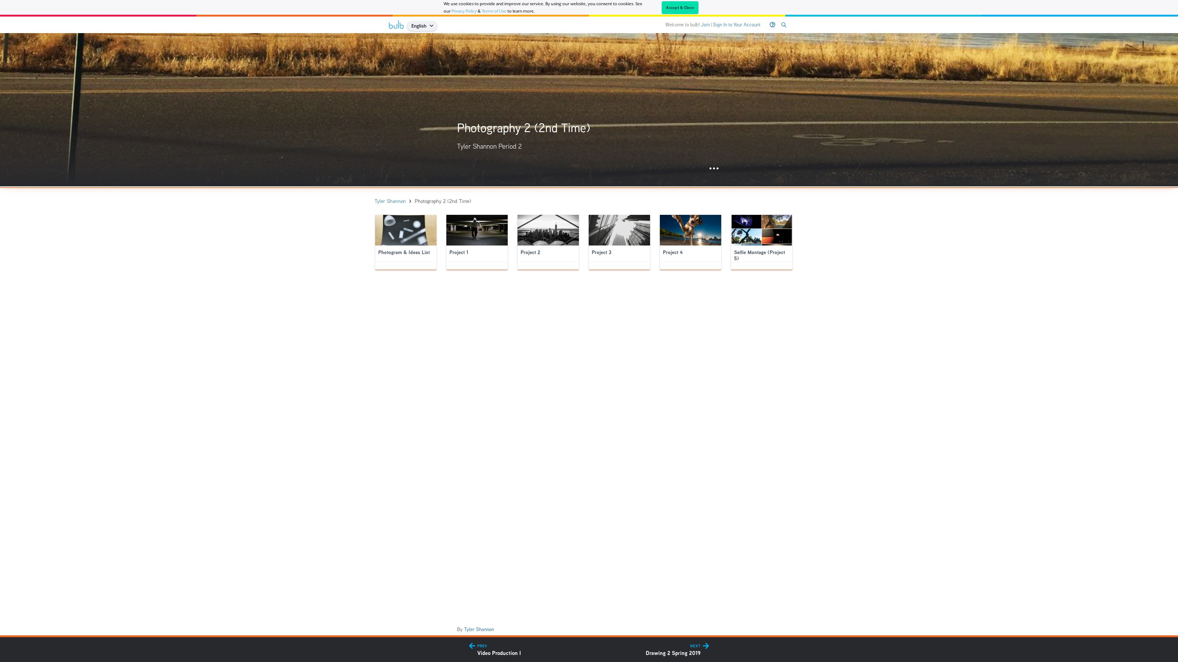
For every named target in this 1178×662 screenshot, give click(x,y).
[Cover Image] (589, 109)
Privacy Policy (464, 11)
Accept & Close (680, 8)
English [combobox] (418, 26)
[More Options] (714, 169)
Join (705, 24)
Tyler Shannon (479, 629)
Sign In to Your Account (736, 24)
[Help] (772, 25)
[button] (433, 26)
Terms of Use (494, 11)
